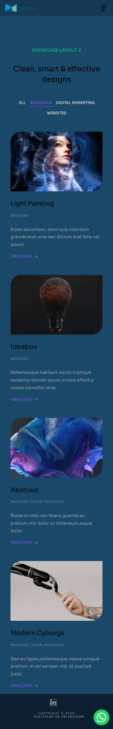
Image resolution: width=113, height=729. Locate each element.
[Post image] (56, 161)
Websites (56, 113)
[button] (103, 8)
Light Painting (32, 203)
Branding (41, 102)
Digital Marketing (75, 102)
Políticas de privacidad (59, 716)
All (22, 102)
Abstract (25, 490)
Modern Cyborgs (37, 633)
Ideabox (24, 347)
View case (21, 256)
